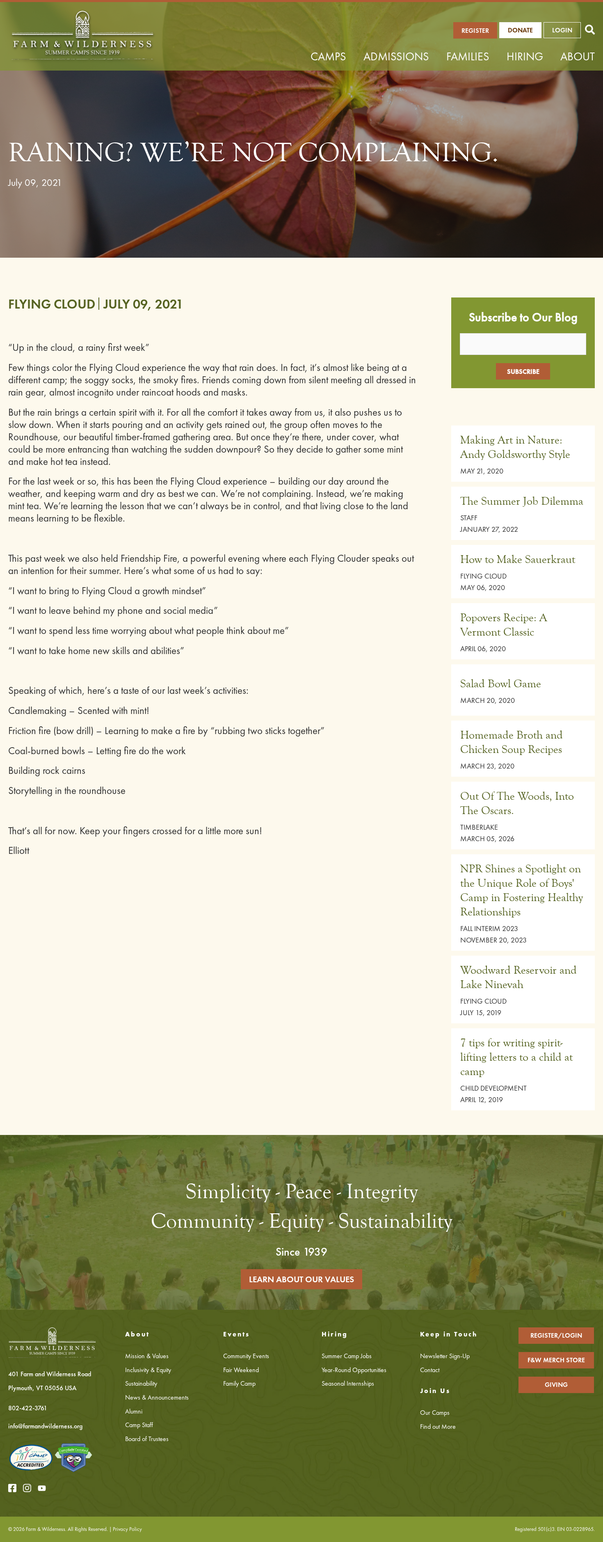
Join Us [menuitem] (435, 1390)
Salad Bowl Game (500, 683)
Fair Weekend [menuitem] (241, 1370)
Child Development (493, 1088)
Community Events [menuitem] (246, 1356)
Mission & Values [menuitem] (147, 1356)
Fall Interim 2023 (489, 928)
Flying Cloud (51, 304)
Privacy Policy (127, 1529)
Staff (468, 517)
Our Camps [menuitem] (435, 1412)
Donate (520, 30)
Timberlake (479, 827)
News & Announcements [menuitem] (157, 1397)
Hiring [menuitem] (525, 56)
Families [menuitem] (467, 56)
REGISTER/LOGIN (556, 1335)
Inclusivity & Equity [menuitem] (148, 1370)
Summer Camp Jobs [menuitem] (347, 1356)
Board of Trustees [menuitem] (147, 1438)
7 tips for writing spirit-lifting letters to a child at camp (516, 1057)
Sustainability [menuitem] (141, 1383)
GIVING (556, 1384)
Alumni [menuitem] (133, 1411)
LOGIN (562, 30)
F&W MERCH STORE (556, 1360)
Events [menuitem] (236, 1334)
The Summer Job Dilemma (521, 501)
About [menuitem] (577, 56)
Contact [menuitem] (429, 1370)
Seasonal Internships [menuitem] (348, 1383)
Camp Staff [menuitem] (139, 1425)
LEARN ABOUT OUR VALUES (301, 1279)
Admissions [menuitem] (396, 56)
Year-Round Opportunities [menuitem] (354, 1370)
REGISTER (475, 30)
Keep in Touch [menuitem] (448, 1334)
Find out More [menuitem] (438, 1426)
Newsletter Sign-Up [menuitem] (445, 1356)
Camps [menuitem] (328, 56)
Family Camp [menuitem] (239, 1383)
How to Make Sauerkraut (517, 559)
